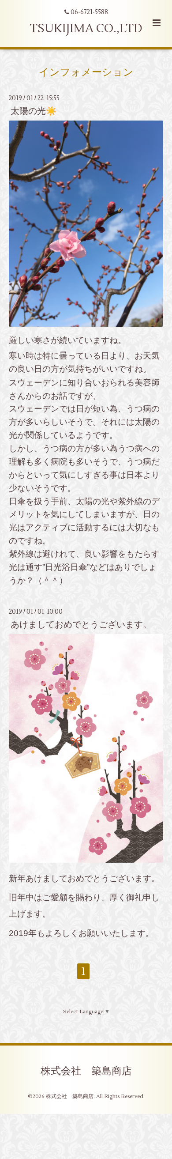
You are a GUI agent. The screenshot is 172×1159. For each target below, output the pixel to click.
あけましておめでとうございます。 (81, 624)
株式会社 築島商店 (86, 1071)
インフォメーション (86, 72)
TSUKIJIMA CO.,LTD (86, 28)
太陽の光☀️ (33, 111)
